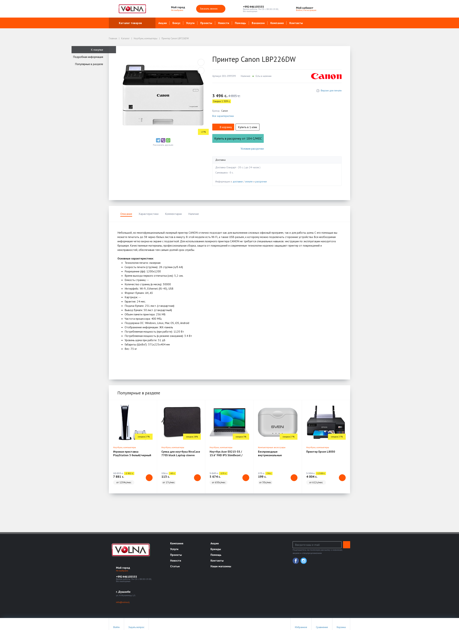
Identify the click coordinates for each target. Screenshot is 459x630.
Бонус (176, 23)
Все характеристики (223, 116)
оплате (249, 181)
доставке (238, 181)
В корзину (226, 127)
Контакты (296, 23)
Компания (277, 23)
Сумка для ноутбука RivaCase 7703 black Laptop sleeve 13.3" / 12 (180, 455)
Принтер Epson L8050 (320, 451)
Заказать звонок (209, 8)
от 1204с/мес (123, 482)
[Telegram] (158, 140)
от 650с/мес (218, 482)
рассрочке (261, 181)
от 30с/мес (265, 482)
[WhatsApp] (168, 140)
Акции (162, 23)
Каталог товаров (130, 23)
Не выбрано (177, 10)
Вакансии (258, 23)
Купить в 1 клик (247, 127)
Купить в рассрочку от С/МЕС (238, 138)
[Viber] (163, 140)
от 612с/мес (316, 482)
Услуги (190, 23)
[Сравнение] (336, 8)
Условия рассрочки (252, 148)
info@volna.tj (122, 602)
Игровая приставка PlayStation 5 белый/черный (132, 453)
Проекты (206, 23)
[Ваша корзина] (344, 8)
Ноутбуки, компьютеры (124, 447)
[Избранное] (327, 8)
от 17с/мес (169, 482)
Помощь (240, 23)
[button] (261, 6)
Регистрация (310, 10)
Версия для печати (331, 90)
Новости (223, 23)
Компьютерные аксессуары (271, 447)
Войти (299, 10)
